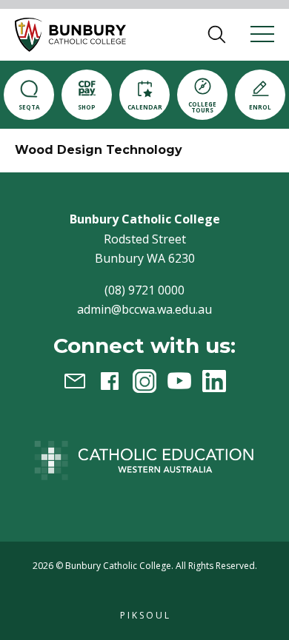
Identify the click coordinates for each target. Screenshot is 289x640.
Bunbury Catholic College (118, 565)
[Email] (75, 381)
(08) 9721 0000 (144, 290)
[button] (70, 35)
